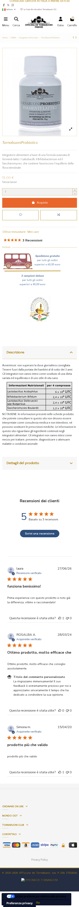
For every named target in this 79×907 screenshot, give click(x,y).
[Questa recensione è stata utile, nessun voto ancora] (59, 710)
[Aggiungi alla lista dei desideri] (20, 215)
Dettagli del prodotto (22, 463)
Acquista (42, 202)
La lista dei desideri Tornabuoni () (39, 9)
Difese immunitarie (14, 232)
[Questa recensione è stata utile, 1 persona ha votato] (59, 618)
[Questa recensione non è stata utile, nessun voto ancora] (67, 618)
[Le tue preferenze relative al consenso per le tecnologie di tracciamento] (19, 903)
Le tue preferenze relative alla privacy (40, 896)
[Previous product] (74, 37)
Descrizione (15, 352)
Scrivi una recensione (39, 533)
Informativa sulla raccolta (22, 902)
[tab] (39, 352)
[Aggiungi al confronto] (58, 215)
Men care (33, 232)
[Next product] (76, 37)
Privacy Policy (39, 859)
